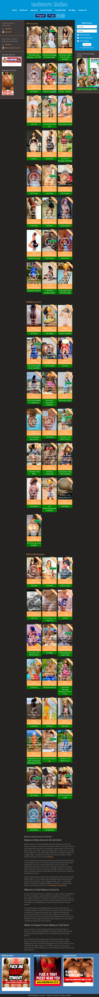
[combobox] (87, 26)
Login (52, 16)
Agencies (34, 10)
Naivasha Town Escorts (58, 885)
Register (41, 16)
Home (14, 10)
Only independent (85, 38)
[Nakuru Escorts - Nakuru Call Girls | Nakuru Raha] (49, 4)
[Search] (58, 16)
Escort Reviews (46, 10)
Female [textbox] (80, 31)
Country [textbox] (81, 27)
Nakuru (51, 857)
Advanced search (88, 47)
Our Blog (72, 10)
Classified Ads (60, 10)
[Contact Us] (62, 16)
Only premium (84, 35)
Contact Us (82, 10)
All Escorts (24, 10)
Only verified (84, 41)
